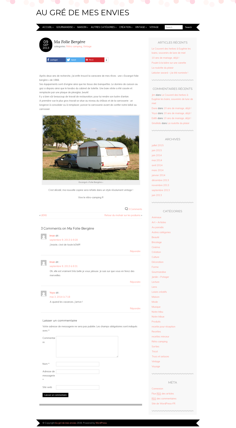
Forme (155, 267)
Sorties (155, 346)
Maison (81, 27)
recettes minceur (160, 336)
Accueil (47, 27)
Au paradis (158, 227)
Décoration (157, 262)
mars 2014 (158, 170)
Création (125, 27)
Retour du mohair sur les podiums (122, 215)
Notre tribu (157, 311)
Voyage (154, 27)
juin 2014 (157, 155)
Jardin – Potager (160, 277)
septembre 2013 (161, 190)
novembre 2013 (160, 185)
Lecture (155, 282)
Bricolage (157, 242)
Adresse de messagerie (49, 375)
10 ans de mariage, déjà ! (165, 57)
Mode (155, 301)
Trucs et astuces (160, 356)
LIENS (44, 215)
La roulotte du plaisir (163, 67)
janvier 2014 (158, 175)
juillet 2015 (158, 145)
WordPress (101, 423)
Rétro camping (74, 46)
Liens (154, 286)
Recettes (156, 331)
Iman (52, 235)
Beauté (155, 237)
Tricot (155, 351)
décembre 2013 (160, 180)
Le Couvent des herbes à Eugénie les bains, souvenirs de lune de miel (172, 99)
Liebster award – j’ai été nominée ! (170, 72)
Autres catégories (103, 27)
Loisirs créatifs (159, 291)
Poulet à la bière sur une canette (169, 62)
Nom (46, 363)
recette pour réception (163, 326)
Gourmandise (64, 27)
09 (46, 41)
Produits (156, 321)
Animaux (156, 217)
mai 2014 (157, 160)
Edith (154, 118)
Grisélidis (156, 123)
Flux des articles (163, 393)
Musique (156, 306)
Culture (155, 257)
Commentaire (49, 340)
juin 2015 (157, 150)
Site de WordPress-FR (163, 403)
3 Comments (135, 209)
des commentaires (164, 398)
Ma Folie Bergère (69, 41)
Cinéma (156, 247)
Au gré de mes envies (82, 12)
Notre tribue (158, 316)
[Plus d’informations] (106, 60)
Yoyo (52, 292)
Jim (153, 95)
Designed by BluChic (189, 423)
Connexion (157, 388)
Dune (154, 108)
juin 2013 (157, 195)
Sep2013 (46, 46)
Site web (47, 387)
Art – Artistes (159, 222)
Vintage (140, 27)
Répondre (135, 251)
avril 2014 (157, 165)
